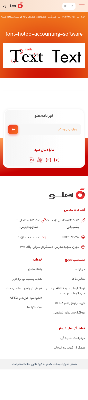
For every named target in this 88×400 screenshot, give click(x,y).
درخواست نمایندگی (72, 338)
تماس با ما (78, 279)
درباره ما (79, 269)
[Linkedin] (31, 160)
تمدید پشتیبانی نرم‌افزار (27, 279)
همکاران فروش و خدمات (69, 348)
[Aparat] (40, 160)
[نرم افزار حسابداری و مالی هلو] (13, 6)
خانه (82, 17)
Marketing (68, 17)
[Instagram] (48, 160)
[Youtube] (57, 160)
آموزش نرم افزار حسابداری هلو (24, 288)
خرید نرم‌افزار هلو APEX (70, 303)
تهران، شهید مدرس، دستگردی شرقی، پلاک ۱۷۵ (49, 247)
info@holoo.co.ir (27, 237)
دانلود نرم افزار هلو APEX (26, 298)
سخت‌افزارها (34, 307)
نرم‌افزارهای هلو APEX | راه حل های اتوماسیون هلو (65, 291)
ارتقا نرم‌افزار (35, 269)
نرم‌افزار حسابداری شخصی (69, 313)
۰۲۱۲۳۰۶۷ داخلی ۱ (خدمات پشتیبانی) (62, 224)
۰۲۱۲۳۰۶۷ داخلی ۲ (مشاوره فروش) (28, 224)
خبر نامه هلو (43, 116)
